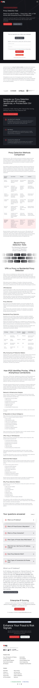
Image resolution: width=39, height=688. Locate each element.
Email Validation (23, 658)
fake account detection (15, 362)
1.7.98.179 (25, 254)
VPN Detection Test (26, 454)
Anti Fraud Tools (17, 672)
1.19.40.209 (4, 254)
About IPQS (5, 670)
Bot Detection (5, 663)
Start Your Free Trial (14, 636)
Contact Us (5, 672)
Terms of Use (5, 673)
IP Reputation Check (19, 431)
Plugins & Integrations (18, 675)
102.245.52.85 (19, 258)
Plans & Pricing (17, 670)
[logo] (19, 645)
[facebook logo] (17, 684)
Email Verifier (22, 657)
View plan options (19, 37)
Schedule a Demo (17, 24)
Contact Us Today (19, 609)
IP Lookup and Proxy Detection (11, 7)
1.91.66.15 (12, 258)
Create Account (19, 51)
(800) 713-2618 (18, 621)
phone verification (6, 501)
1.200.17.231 (18, 261)
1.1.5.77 (31, 254)
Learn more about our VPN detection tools (22, 298)
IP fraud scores (16, 500)
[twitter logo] (19, 684)
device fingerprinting (30, 361)
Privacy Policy (28, 49)
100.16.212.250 (33, 261)
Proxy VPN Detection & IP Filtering (9, 657)
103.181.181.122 (5, 258)
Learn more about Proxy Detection (10, 592)
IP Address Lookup (7, 658)
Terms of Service (22, 49)
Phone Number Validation (8, 662)
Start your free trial (7, 24)
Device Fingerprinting (24, 662)
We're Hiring (26, 681)
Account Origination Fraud (25, 660)
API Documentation (7, 677)
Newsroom (16, 677)
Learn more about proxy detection (10, 114)
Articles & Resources (18, 673)
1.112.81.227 (25, 261)
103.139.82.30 (11, 254)
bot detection (5, 362)
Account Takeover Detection (8, 660)
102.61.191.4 (18, 254)
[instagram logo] (21, 684)
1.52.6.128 (12, 261)
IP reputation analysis (22, 361)
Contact (32, 514)
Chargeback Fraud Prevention (25, 663)
